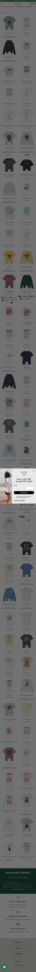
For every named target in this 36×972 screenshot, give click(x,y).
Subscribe (24, 492)
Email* (15, 485)
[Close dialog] (34, 470)
